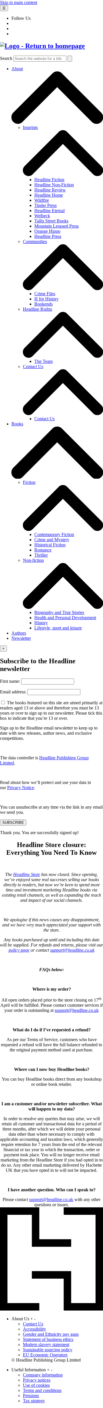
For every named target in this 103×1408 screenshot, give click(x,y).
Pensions (31, 1395)
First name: (10, 681)
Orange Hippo (47, 231)
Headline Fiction (49, 179)
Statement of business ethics (48, 1339)
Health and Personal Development (65, 617)
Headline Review (50, 189)
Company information (43, 1374)
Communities (35, 241)
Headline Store (26, 874)
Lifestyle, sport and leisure (58, 627)
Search (6, 58)
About (17, 68)
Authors (18, 633)
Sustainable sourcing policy (47, 1349)
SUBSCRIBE (13, 822)
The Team (43, 361)
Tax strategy (34, 1400)
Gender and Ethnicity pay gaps (51, 1334)
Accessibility (34, 1329)
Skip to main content (18, 2)
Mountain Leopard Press (56, 226)
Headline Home (48, 195)
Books (17, 423)
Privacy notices (36, 1380)
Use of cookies (36, 1385)
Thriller (41, 555)
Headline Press (47, 236)
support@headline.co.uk (72, 950)
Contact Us (33, 366)
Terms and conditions (42, 1390)
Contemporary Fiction (54, 534)
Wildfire (41, 200)
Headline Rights (37, 309)
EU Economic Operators (45, 1354)
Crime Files (44, 293)
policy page (19, 950)
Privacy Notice (20, 787)
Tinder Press (45, 205)
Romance (43, 549)
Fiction (29, 482)
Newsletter (21, 638)
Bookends (43, 304)
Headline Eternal (49, 210)
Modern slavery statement (46, 1344)
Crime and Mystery (51, 539)
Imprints (30, 127)
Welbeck (42, 215)
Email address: (13, 691)
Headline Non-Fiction (54, 184)
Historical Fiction (50, 544)
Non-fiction (33, 560)
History (41, 622)
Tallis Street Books (51, 220)
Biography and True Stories (59, 612)
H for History (46, 298)
